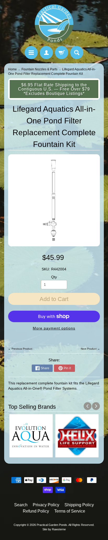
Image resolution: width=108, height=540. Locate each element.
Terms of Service (69, 511)
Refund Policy (36, 511)
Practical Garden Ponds (52, 524)
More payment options (54, 328)
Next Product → (90, 348)
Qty (54, 277)
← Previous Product (20, 348)
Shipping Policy (79, 505)
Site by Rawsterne (54, 529)
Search (21, 505)
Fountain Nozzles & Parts (39, 69)
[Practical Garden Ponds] (54, 23)
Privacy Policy (46, 505)
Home (12, 69)
